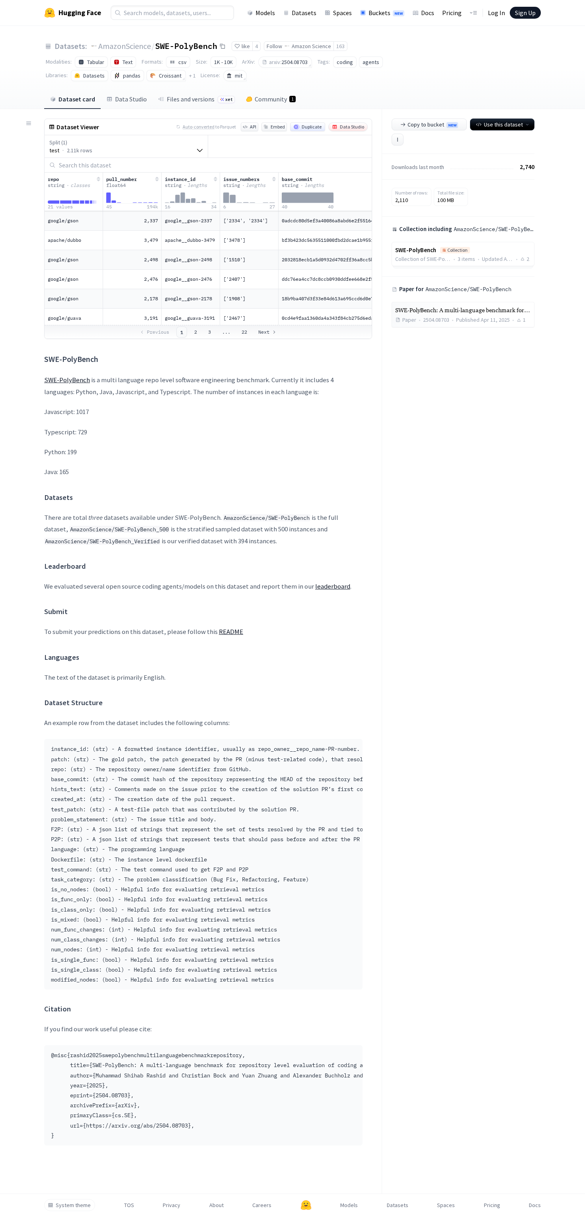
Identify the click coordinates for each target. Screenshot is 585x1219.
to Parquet (209, 127)
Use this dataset (503, 124)
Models (265, 13)
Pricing (452, 13)
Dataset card (76, 99)
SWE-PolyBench (186, 45)
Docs (427, 13)
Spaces (342, 13)
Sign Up (525, 13)
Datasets (304, 13)
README (231, 631)
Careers (261, 1205)
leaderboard (332, 586)
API (253, 127)
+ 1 (192, 75)
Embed (278, 127)
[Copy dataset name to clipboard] (222, 46)
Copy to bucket (432, 124)
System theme (73, 1205)
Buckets (386, 13)
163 (340, 46)
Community (274, 99)
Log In (496, 13)
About (216, 1205)
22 (244, 332)
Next (263, 332)
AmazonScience (124, 46)
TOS (129, 1205)
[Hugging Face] (306, 1205)
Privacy (171, 1205)
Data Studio (131, 99)
